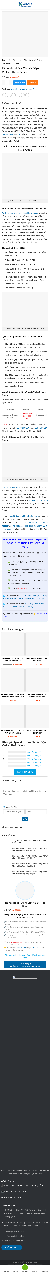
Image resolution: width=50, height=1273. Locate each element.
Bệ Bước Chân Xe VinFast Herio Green (37, 732)
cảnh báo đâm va (33, 523)
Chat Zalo (15, 1271)
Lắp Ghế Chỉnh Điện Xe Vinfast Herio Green (37, 696)
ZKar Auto (22, 1191)
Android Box (13, 516)
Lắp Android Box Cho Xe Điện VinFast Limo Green (12, 732)
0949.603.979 (23, 428)
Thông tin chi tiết (11, 103)
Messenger (35, 1271)
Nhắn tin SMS (44, 1271)
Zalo (19, 134)
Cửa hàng (17, 60)
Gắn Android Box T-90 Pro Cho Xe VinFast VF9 (12, 660)
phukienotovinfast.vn (11, 487)
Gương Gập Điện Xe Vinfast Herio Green (37, 660)
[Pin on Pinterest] (23, 95)
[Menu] (4, 4)
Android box (16, 89)
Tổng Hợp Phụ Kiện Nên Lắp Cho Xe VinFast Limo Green (29, 842)
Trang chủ (6, 60)
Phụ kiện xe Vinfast (32, 60)
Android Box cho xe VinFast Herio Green (20, 213)
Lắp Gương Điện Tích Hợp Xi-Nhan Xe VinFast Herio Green (12, 696)
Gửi (25, 819)
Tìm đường (5, 1271)
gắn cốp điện (27, 526)
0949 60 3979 (18, 1232)
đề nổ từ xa (15, 526)
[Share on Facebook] (9, 95)
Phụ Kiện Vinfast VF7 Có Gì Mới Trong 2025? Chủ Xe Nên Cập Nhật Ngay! (30, 857)
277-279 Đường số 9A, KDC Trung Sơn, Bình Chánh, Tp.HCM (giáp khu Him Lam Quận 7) (25, 1213)
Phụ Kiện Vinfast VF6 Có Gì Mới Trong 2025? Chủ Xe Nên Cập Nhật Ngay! (30, 849)
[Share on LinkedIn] (27, 95)
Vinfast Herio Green (10, 64)
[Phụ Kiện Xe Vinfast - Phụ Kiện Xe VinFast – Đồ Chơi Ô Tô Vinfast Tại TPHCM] (25, 4)
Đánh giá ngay (25, 772)
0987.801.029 (41, 428)
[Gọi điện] (25, 1267)
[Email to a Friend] (18, 95)
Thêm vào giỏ (19, 82)
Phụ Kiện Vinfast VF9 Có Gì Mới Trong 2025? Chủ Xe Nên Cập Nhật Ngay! (30, 873)
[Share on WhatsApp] (4, 95)
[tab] (25, 104)
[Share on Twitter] (13, 95)
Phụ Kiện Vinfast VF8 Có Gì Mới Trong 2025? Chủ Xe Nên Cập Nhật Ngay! (30, 865)
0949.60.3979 (7, 134)
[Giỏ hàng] (47, 4)
